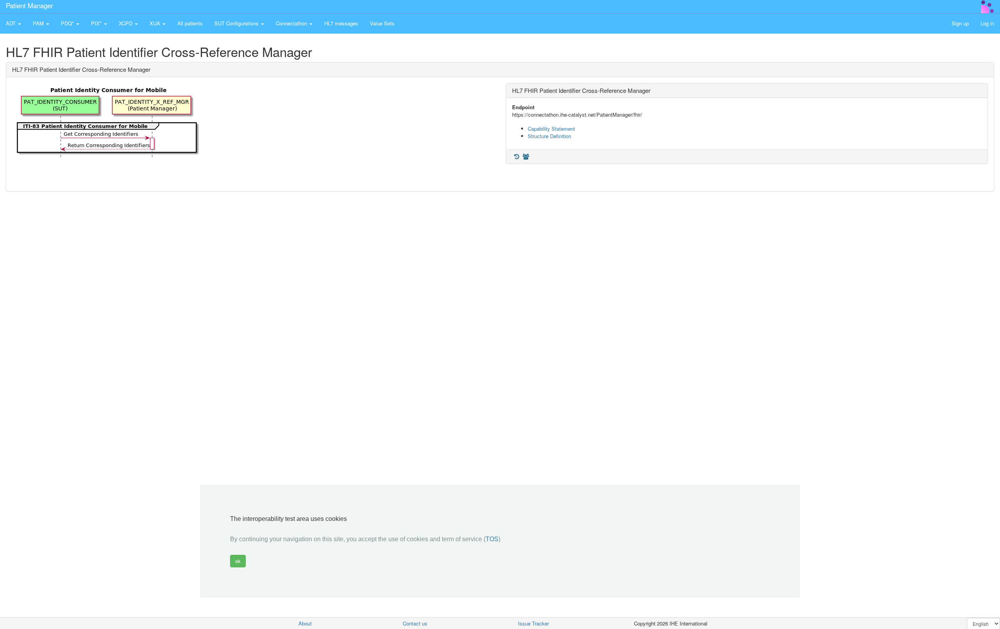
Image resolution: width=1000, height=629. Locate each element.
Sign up (960, 23)
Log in (987, 23)
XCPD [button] (126, 23)
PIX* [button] (97, 23)
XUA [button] (156, 23)
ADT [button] (11, 23)
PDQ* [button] (68, 23)
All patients (190, 23)
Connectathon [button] (292, 23)
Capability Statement (551, 128)
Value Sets (382, 23)
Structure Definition (549, 136)
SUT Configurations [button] (237, 23)
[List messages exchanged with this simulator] (516, 156)
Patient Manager (29, 5)
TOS (492, 539)
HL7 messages (341, 23)
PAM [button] (39, 23)
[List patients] (526, 156)
